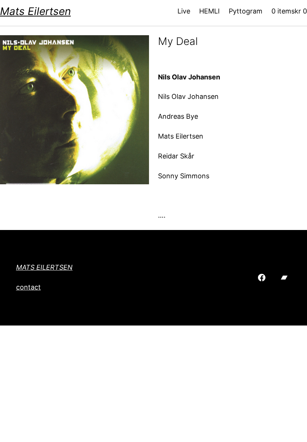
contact (28, 287)
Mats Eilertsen (35, 11)
